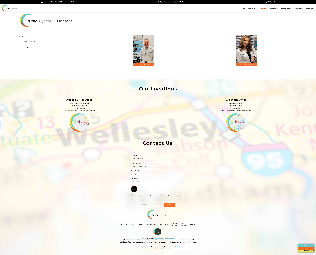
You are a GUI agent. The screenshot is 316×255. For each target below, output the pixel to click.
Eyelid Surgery (158, 224)
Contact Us (310, 8)
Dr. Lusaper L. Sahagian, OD (246, 64)
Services (273, 8)
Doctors (263, 8)
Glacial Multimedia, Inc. (170, 238)
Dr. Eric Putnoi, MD (143, 64)
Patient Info (285, 8)
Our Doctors (123, 224)
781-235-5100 (271, 2)
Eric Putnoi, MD (29, 41)
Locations (298, 8)
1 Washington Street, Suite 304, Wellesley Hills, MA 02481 (59, 2)
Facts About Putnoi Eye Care (150, 248)
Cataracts (140, 224)
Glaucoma (149, 224)
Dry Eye (167, 224)
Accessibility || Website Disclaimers (164, 248)
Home (242, 8)
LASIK (132, 224)
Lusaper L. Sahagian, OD (32, 47)
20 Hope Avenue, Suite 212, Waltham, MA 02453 (171, 2)
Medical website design (158, 238)
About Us (251, 8)
